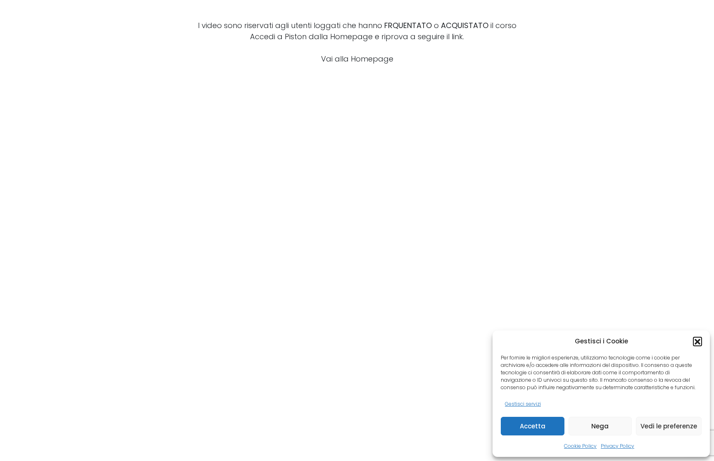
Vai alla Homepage (357, 59)
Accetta (532, 426)
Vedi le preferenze (668, 426)
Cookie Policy (580, 445)
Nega (600, 426)
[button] (697, 341)
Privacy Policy (617, 445)
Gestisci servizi (523, 403)
